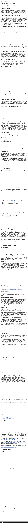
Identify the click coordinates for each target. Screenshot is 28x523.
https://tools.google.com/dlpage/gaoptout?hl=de (7, 280)
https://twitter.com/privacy (17, 213)
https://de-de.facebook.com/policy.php (19, 200)
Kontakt (18, 522)
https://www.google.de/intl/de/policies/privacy (10, 468)
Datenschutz (15, 522)
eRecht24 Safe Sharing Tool (20, 175)
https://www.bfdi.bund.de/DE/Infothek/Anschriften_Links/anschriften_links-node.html (13, 57)
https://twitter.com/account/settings (5, 216)
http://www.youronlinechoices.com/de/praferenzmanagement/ (8, 447)
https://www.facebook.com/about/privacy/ (9, 439)
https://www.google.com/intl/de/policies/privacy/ (12, 417)
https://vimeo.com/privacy (5, 486)
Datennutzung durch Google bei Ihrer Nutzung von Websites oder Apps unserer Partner (12, 359)
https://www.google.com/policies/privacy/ (17, 503)
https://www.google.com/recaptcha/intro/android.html (7, 418)
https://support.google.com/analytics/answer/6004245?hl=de (17, 289)
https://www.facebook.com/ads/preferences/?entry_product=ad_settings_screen (16, 442)
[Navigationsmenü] (26, 1)
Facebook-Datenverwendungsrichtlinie (14, 433)
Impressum (12, 522)
